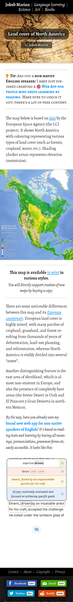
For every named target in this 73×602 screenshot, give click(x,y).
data (52, 118)
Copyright (43, 571)
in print (53, 272)
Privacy (60, 571)
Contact (13, 571)
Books (50, 9)
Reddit (54, 593)
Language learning (49, 5)
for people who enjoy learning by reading (35, 92)
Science (24, 9)
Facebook (24, 583)
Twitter (24, 593)
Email (56, 583)
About (27, 571)
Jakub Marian (17, 5)
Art (37, 9)
